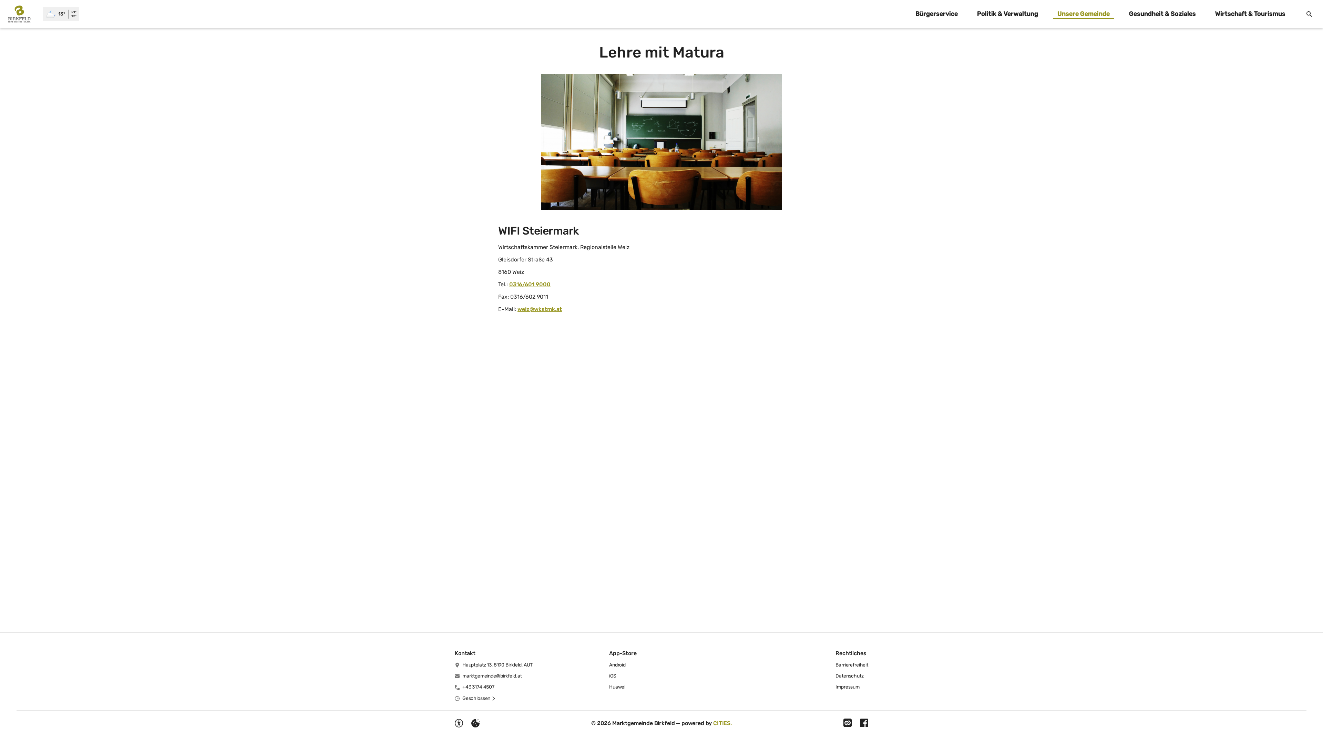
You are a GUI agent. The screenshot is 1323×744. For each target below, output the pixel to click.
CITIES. (722, 723)
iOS (612, 676)
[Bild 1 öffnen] (661, 142)
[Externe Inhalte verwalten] (475, 723)
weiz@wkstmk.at (539, 309)
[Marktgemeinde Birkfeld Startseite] (21, 14)
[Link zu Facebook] (864, 723)
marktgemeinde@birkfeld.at (492, 676)
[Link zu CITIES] (847, 723)
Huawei (617, 687)
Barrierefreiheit (851, 665)
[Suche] (1309, 14)
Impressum (847, 687)
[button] (479, 698)
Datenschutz (849, 676)
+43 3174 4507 (478, 687)
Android (617, 665)
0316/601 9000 (530, 284)
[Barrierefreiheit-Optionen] (459, 723)
